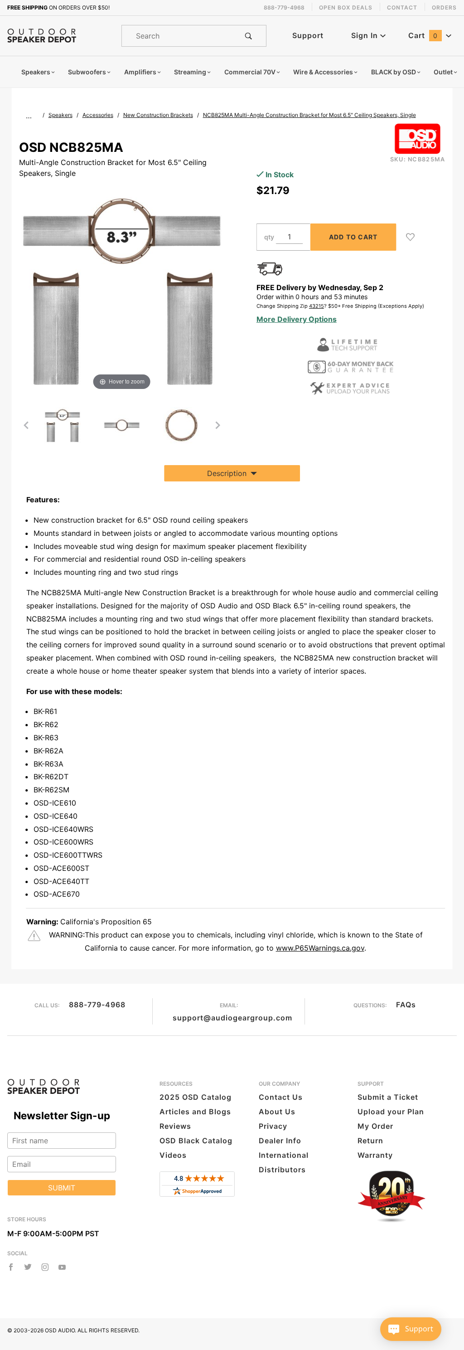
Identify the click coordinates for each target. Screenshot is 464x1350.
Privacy (273, 1126)
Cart (423, 35)
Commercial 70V (250, 72)
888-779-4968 (97, 1004)
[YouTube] (62, 1267)
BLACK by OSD (393, 72)
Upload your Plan (391, 1111)
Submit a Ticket (388, 1097)
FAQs (406, 1004)
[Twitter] (28, 1267)
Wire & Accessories (323, 72)
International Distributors (284, 1162)
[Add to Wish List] (410, 237)
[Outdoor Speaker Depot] (41, 34)
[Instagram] (45, 1267)
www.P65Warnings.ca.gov (320, 947)
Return (370, 1140)
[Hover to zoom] (122, 288)
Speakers (35, 72)
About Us (277, 1111)
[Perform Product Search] (248, 35)
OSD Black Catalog (196, 1140)
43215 (316, 306)
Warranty (375, 1155)
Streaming (190, 72)
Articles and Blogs (195, 1111)
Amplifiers (140, 72)
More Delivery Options (296, 319)
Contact (402, 7)
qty (269, 237)
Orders (444, 7)
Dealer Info (280, 1140)
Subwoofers (87, 72)
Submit (61, 1187)
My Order (375, 1126)
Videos (173, 1155)
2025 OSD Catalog (196, 1097)
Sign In (365, 35)
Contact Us (281, 1097)
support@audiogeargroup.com (232, 1017)
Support (308, 35)
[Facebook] (10, 1267)
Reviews (175, 1126)
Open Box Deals (345, 7)
